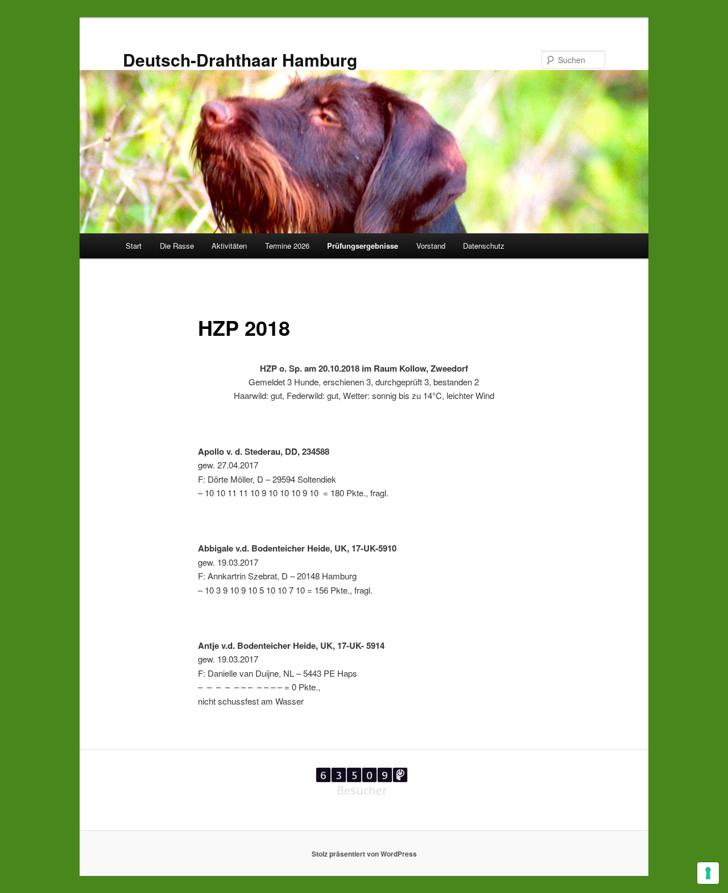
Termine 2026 (287, 245)
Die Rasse (177, 245)
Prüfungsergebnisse (362, 245)
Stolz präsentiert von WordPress (364, 854)
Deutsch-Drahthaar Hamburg (240, 59)
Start (134, 245)
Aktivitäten (229, 245)
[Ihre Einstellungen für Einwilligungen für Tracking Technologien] (708, 873)
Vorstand (430, 245)
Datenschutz (483, 245)
